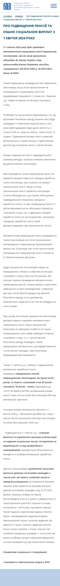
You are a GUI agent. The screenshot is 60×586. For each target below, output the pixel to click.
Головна (7, 16)
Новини (19, 16)
